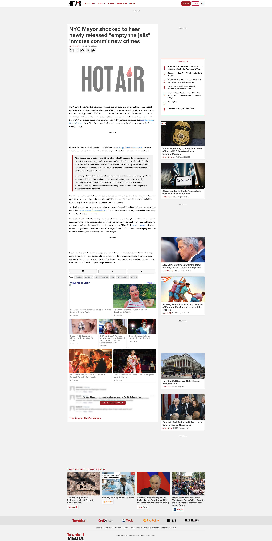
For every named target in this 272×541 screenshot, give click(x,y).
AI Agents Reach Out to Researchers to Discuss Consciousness (181, 192)
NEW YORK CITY (122, 277)
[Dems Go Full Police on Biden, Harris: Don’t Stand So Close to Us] (183, 407)
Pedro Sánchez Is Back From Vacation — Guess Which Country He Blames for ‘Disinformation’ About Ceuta (188, 501)
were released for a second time (93, 210)
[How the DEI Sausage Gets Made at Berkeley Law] (183, 366)
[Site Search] (202, 3)
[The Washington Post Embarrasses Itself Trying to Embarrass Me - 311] (83, 483)
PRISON (134, 277)
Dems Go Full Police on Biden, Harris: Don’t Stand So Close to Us (182, 423)
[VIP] (132, 3)
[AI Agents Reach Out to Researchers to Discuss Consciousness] (183, 176)
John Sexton (166, 197)
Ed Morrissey (167, 157)
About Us (99, 528)
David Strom (166, 313)
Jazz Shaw (74, 46)
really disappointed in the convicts (128, 147)
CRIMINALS (88, 277)
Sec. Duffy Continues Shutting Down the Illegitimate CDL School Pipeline (181, 266)
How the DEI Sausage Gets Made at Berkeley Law (181, 382)
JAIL (112, 277)
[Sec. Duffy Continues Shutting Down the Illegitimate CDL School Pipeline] (183, 250)
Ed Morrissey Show (108, 528)
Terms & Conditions (136, 528)
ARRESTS (78, 277)
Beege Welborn (167, 270)
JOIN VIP (186, 3)
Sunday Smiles (173, 102)
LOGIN (195, 3)
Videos (101, 3)
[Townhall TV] (122, 3)
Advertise (126, 528)
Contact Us (155, 528)
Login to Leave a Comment (112, 403)
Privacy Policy (147, 528)
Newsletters (119, 528)
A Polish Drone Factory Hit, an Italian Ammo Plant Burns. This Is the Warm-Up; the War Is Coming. (153, 500)
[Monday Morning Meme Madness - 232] (118, 483)
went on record (138, 225)
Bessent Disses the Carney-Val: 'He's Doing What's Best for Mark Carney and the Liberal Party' (185, 95)
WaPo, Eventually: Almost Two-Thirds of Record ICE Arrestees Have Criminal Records (182, 151)
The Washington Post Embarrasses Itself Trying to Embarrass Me (80, 500)
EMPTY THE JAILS (101, 277)
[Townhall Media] (75, 536)
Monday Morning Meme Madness (118, 497)
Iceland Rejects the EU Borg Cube (181, 108)
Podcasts (90, 3)
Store (111, 3)
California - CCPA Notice (168, 528)
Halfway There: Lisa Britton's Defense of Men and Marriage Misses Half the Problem (182, 307)
